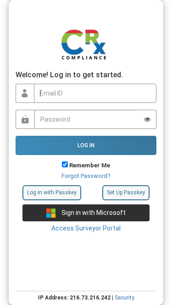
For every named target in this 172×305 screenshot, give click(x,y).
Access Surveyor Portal (86, 228)
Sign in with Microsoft (93, 212)
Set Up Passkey (126, 192)
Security (124, 297)
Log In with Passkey (52, 192)
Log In (86, 145)
